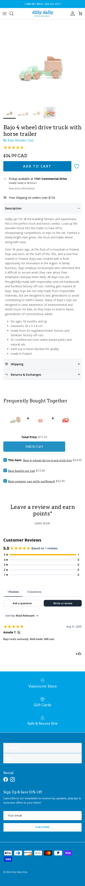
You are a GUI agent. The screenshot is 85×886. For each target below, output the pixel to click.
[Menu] (4, 13)
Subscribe (42, 827)
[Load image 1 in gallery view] (42, 62)
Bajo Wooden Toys (21, 140)
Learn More (42, 523)
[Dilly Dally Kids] (42, 13)
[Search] (13, 13)
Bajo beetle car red (21, 470)
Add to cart (37, 166)
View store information (22, 188)
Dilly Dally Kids (19, 871)
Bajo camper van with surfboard (31, 481)
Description (13, 208)
